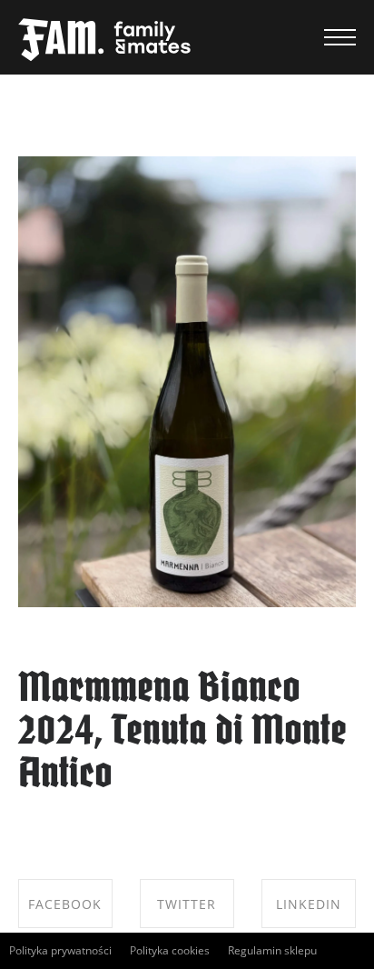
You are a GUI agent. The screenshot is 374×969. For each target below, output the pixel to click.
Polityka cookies (170, 950)
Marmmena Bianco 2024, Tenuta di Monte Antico (182, 733)
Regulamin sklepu (272, 950)
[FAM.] (104, 41)
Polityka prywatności (60, 950)
